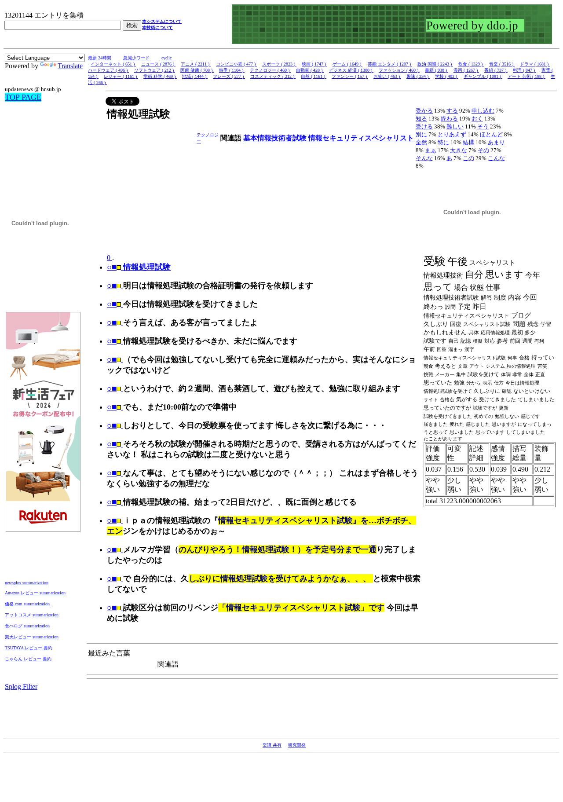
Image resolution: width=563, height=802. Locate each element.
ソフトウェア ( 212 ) (154, 70)
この (468, 158)
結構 (468, 142)
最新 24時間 (100, 57)
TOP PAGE (23, 97)
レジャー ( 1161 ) (121, 76)
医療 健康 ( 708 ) (197, 70)
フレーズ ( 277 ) (229, 76)
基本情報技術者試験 (275, 138)
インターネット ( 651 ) (113, 64)
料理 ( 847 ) (524, 70)
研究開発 (297, 745)
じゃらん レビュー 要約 (28, 658)
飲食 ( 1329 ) (471, 64)
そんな (424, 158)
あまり (496, 142)
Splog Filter (21, 686)
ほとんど (491, 134)
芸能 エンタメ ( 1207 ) (390, 64)
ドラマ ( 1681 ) (535, 64)
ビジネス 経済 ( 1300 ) (351, 70)
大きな (458, 150)
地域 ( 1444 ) (195, 76)
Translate (70, 66)
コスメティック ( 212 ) (273, 76)
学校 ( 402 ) (446, 76)
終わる (449, 118)
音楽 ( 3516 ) (502, 64)
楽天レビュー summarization (31, 636)
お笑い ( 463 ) (387, 76)
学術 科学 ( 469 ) (160, 76)
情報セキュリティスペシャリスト (361, 138)
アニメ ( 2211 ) (196, 64)
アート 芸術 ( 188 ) (526, 76)
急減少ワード (137, 57)
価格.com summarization (27, 603)
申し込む (483, 110)
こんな (496, 158)
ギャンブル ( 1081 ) (483, 76)
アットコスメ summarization (31, 614)
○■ (112, 285)
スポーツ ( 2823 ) (279, 64)
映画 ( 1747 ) (314, 64)
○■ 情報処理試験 (139, 267)
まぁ (430, 150)
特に (443, 142)
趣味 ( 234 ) (418, 76)
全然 (421, 142)
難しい (455, 126)
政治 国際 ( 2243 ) (435, 64)
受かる (424, 110)
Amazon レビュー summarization (35, 592)
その (483, 150)
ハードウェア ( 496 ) (108, 70)
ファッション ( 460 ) (399, 70)
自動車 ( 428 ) (310, 70)
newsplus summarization (26, 582)
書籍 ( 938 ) (436, 70)
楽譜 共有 (272, 745)
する (452, 110)
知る (421, 118)
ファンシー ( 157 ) (350, 76)
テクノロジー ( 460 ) (270, 70)
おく (477, 118)
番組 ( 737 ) (496, 70)
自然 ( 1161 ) (313, 76)
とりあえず (452, 134)
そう (483, 126)
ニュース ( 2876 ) (158, 64)
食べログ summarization (27, 625)
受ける (424, 126)
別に (421, 134)
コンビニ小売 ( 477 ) (236, 64)
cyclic (167, 57)
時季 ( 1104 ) (232, 70)
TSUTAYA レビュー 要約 (28, 647)
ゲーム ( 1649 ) (347, 64)
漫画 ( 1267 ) (466, 70)
